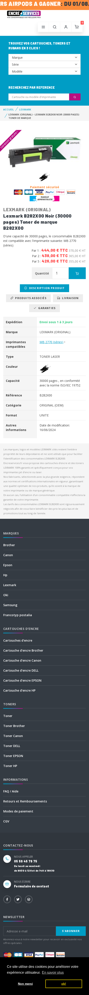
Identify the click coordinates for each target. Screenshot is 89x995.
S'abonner (71, 931)
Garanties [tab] (46, 308)
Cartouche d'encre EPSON (22, 680)
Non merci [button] (25, 983)
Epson (7, 565)
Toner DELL (11, 746)
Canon (8, 555)
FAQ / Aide (10, 791)
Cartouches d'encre (17, 640)
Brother (9, 545)
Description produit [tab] (46, 288)
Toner (7, 716)
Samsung (10, 605)
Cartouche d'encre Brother (23, 650)
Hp (5, 575)
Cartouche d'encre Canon (22, 660)
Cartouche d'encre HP (19, 690)
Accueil (8, 109)
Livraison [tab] (69, 298)
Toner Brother (14, 726)
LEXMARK (25, 109)
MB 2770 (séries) (51, 342)
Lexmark (9, 585)
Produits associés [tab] (29, 298)
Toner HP (10, 766)
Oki (5, 595)
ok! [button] (63, 983)
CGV (6, 821)
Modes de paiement (18, 811)
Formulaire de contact (31, 886)
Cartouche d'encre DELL (20, 670)
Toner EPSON (13, 756)
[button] (54, 27)
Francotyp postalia (17, 615)
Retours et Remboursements (25, 801)
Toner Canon (13, 736)
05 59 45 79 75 (25, 861)
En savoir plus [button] (53, 972)
